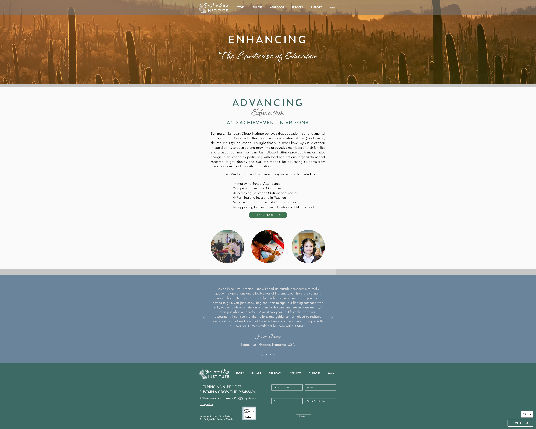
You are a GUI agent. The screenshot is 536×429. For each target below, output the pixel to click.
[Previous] (203, 317)
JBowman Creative (225, 419)
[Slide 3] (270, 354)
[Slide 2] (266, 354)
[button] (241, 7)
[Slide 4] (274, 354)
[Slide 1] (262, 355)
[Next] (332, 317)
